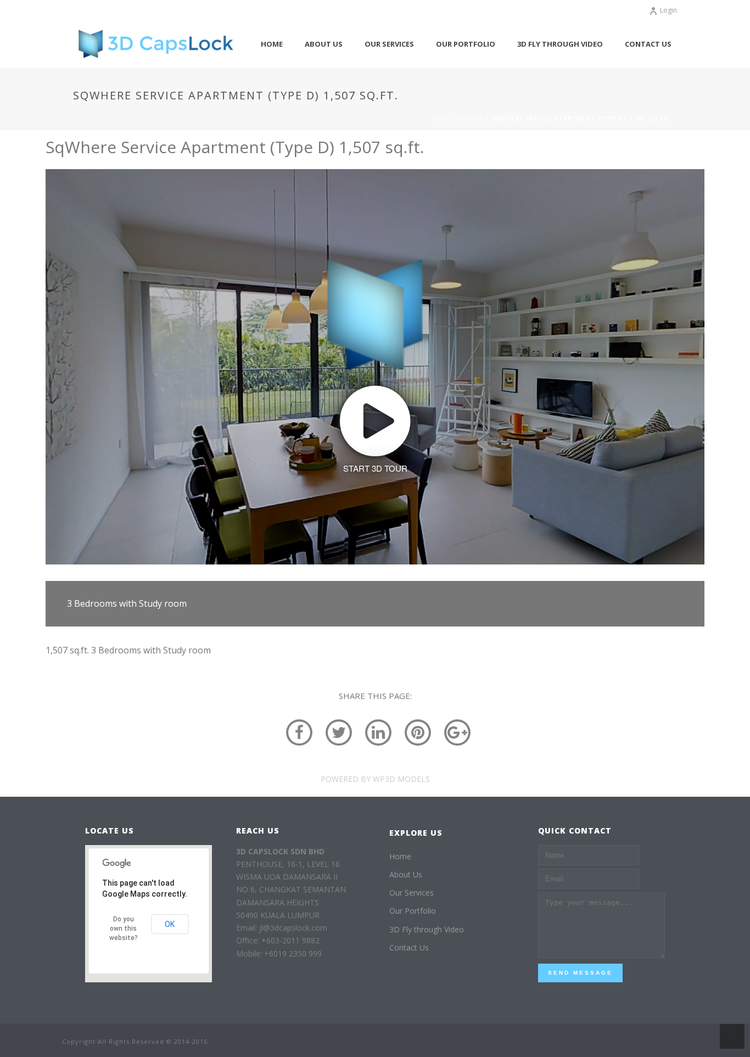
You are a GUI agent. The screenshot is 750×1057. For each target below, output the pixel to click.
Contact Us (648, 44)
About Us (324, 44)
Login (668, 10)
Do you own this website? (123, 928)
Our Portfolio (465, 44)
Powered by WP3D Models (375, 779)
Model (472, 118)
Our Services (389, 44)
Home (272, 44)
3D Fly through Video (560, 44)
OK (170, 924)
